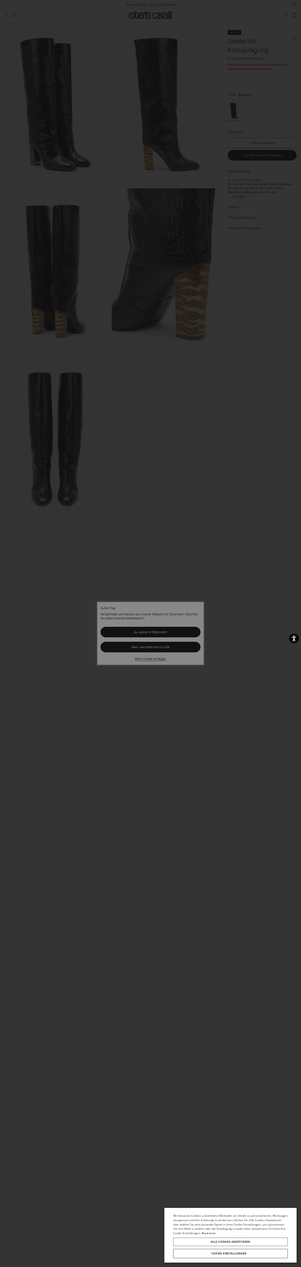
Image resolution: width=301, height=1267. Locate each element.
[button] (230, 1253)
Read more (209, 1233)
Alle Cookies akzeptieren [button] (230, 1242)
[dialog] (230, 1235)
